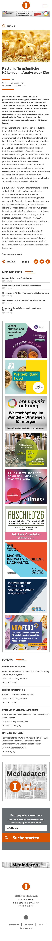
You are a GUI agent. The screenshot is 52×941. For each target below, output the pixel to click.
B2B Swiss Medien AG (26, 896)
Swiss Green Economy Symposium (20, 709)
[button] (36, 261)
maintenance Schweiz (13, 666)
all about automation (13, 689)
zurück (11, 25)
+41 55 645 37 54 (26, 906)
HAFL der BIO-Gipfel (13, 733)
